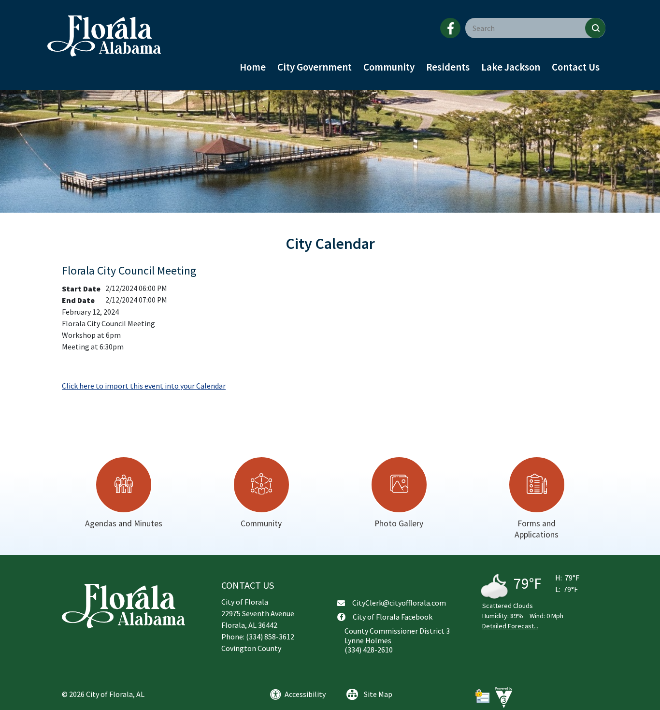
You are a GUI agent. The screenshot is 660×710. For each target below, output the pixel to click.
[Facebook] (450, 28)
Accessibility (305, 694)
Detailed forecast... (510, 626)
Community (389, 67)
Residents (448, 67)
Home (253, 67)
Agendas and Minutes (123, 523)
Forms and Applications (537, 529)
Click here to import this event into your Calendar (144, 386)
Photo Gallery (398, 523)
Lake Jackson (510, 67)
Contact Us (576, 67)
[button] (595, 28)
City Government (314, 67)
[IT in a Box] (501, 696)
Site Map (378, 694)
